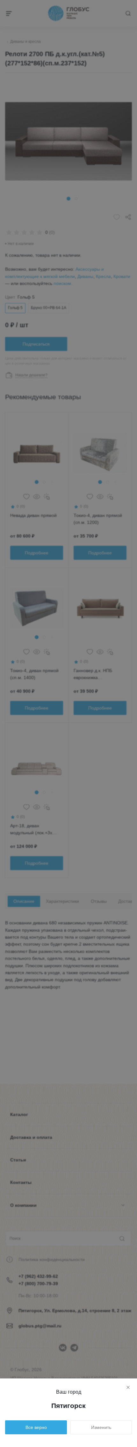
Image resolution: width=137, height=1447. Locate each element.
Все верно (36, 1427)
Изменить (101, 1427)
